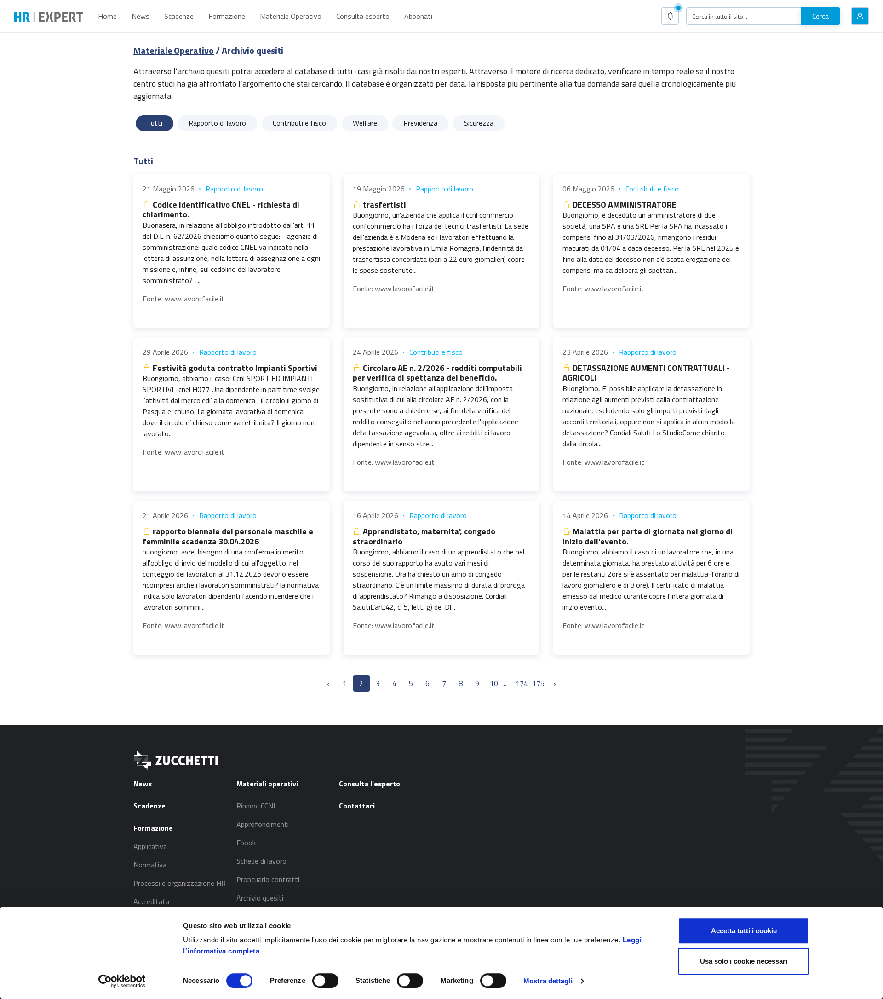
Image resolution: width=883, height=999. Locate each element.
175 (538, 683)
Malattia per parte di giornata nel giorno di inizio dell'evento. (647, 536)
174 (522, 683)
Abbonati (418, 16)
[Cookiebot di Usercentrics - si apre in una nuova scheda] (122, 981)
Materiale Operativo (173, 50)
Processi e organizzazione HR (179, 883)
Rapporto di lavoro (234, 188)
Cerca (820, 16)
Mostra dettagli (548, 981)
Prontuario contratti (267, 879)
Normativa (149, 864)
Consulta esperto (363, 16)
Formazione (226, 16)
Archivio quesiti (259, 897)
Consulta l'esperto (369, 783)
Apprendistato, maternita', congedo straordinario (424, 536)
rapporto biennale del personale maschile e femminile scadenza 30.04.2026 (228, 536)
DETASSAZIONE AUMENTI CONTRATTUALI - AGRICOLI (646, 373)
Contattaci (357, 805)
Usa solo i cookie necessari (743, 961)
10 (494, 683)
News (140, 16)
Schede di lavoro (261, 860)
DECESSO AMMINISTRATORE (624, 204)
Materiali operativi (267, 783)
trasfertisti (383, 204)
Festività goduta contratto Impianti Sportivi (234, 368)
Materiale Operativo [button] (290, 16)
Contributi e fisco (652, 188)
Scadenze (179, 16)
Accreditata (151, 901)
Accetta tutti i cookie (744, 931)
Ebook (246, 842)
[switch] (325, 980)
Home (107, 16)
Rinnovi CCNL (256, 805)
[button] (670, 16)
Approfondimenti (262, 824)
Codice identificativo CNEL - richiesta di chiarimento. (221, 209)
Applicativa (150, 846)
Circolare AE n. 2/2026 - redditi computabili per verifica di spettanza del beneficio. (437, 373)
